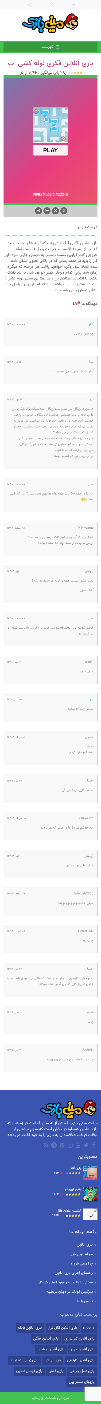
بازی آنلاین (85, 1245)
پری (91, 699)
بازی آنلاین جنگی (45, 1339)
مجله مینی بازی (81, 1254)
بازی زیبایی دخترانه (25, 1360)
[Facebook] (93, 1145)
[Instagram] (69, 1145)
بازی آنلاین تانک (30, 1328)
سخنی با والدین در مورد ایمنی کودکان (65, 1282)
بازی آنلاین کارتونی (80, 1360)
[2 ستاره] (78, 73)
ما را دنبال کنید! (28, 4)
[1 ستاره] (81, 73)
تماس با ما (85, 1301)
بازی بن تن (53, 1360)
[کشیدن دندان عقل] (90, 1214)
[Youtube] (77, 1145)
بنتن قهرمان (73, 1189)
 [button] (46, 210)
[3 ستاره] (75, 73)
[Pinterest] (61, 1145)
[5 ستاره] (69, 73)
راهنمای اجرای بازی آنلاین (74, 1273)
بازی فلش (55, 1371)
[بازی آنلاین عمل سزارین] (90, 1173)
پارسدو (37, 1398)
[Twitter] (85, 1145)
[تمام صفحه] (55, 210)
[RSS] (45, 1145)
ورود (73, 4)
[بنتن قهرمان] (90, 1194)
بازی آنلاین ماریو (82, 1349)
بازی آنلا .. (74, 1168)
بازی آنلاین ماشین (51, 1349)
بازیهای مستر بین (81, 1382)
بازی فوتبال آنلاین (29, 1371)
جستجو (51, 4)
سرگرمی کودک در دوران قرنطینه (69, 1292)
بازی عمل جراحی (82, 1371)
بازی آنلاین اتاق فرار (62, 1328)
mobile (88, 1328)
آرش (90, 324)
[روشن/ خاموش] (63, 210)
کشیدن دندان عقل (69, 1210)
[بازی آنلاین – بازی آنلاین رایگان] (50, 23)
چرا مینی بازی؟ (82, 1264)
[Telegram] (53, 1145)
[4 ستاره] (72, 73)
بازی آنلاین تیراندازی (79, 1339)
